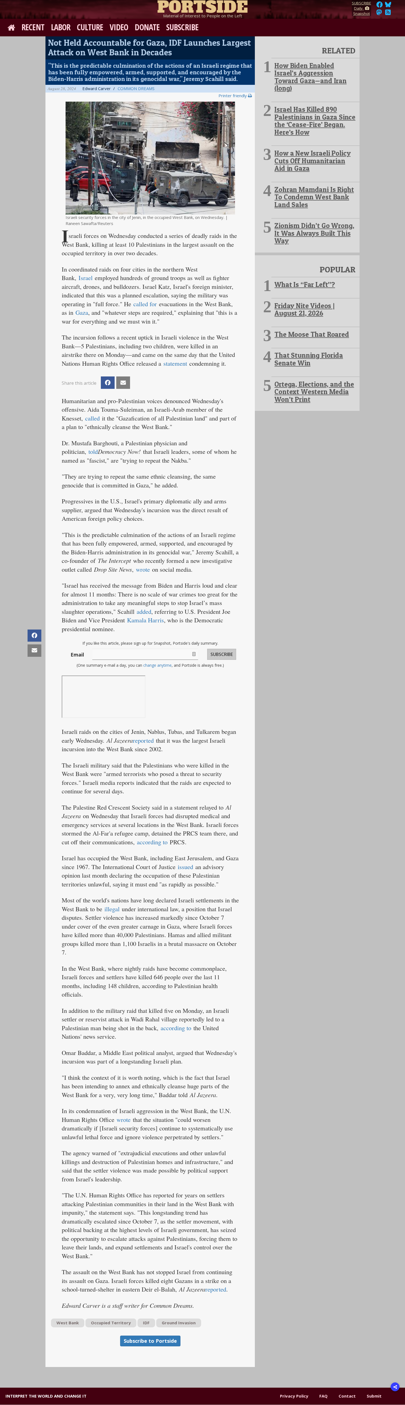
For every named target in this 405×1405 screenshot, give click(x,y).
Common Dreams (136, 88)
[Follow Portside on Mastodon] (379, 14)
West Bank (67, 1322)
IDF (146, 1322)
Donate (147, 27)
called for (145, 304)
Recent (32, 27)
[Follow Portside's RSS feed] (388, 14)
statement (175, 363)
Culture (90, 27)
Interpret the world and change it (46, 1396)
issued (185, 866)
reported (143, 740)
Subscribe (182, 27)
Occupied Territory (111, 1322)
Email (77, 654)
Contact (347, 1396)
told (93, 451)
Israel (86, 277)
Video (119, 27)
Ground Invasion (179, 1322)
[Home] (202, 5)
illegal (112, 909)
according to (153, 842)
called (92, 418)
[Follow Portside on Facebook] (379, 6)
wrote (143, 569)
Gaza (81, 312)
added (144, 611)
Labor (61, 27)
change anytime (157, 665)
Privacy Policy (294, 1396)
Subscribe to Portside (150, 1341)
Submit (374, 1396)
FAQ (323, 1396)
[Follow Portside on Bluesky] (388, 6)
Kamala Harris (145, 620)
